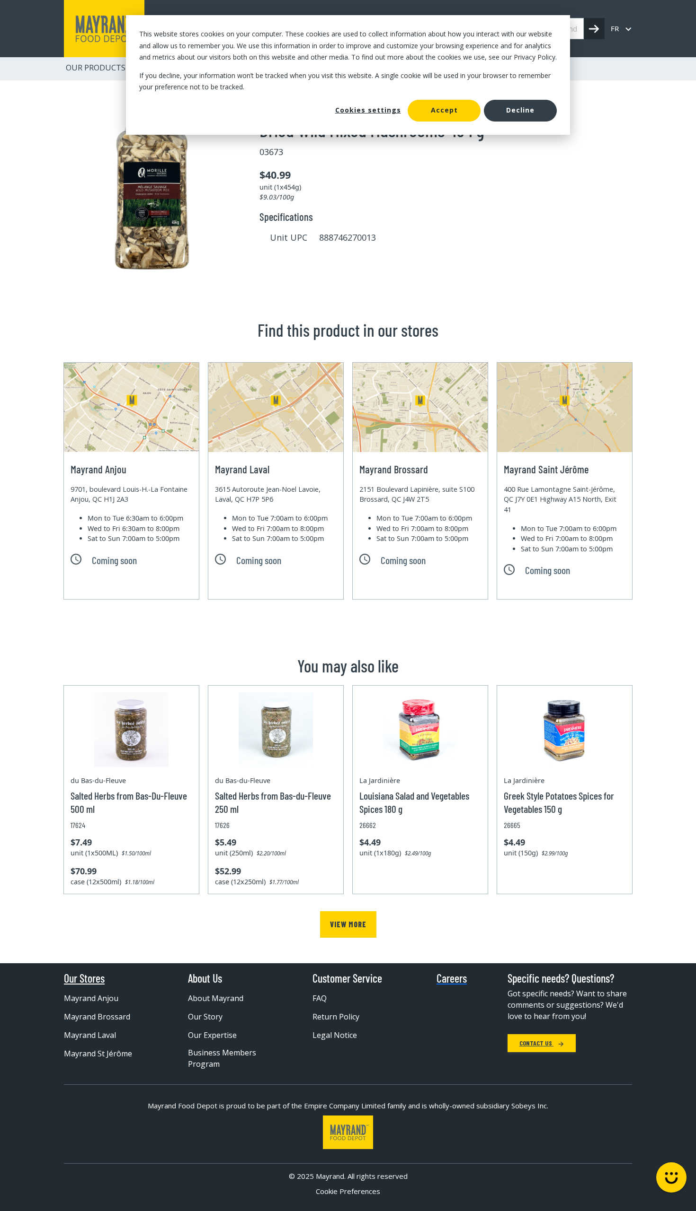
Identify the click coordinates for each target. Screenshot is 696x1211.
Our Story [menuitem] (205, 1016)
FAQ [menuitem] (319, 998)
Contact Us (536, 1043)
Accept (444, 109)
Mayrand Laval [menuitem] (90, 1035)
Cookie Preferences (348, 1191)
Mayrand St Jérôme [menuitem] (98, 1053)
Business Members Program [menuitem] (222, 1058)
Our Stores (84, 978)
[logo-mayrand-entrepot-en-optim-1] (104, 28)
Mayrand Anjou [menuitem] (91, 998)
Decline (520, 109)
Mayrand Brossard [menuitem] (97, 1016)
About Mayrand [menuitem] (215, 998)
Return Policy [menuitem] (335, 1016)
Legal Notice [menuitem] (334, 1035)
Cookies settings (368, 109)
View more (348, 924)
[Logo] (348, 1132)
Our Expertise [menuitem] (212, 1035)
